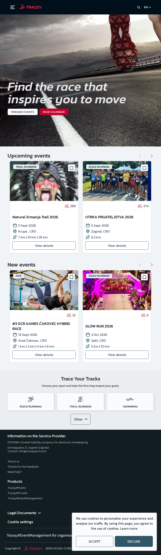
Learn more (129, 528)
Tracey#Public (17, 488)
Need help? (15, 472)
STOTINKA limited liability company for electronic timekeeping (48, 442)
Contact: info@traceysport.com (27, 451)
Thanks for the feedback (23, 466)
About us (13, 461)
